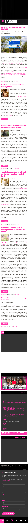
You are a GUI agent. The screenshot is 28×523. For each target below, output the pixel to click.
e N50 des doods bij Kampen (18, 71)
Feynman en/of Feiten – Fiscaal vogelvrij (10, 416)
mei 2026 (4, 427)
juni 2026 (4, 425)
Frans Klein (9, 115)
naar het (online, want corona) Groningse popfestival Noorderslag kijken (14, 243)
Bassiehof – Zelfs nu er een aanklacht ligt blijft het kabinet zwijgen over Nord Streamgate (13, 409)
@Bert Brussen (4, 168)
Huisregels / (14, 465)
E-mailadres (5, 506)
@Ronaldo (3, 81)
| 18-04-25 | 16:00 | (11, 81)
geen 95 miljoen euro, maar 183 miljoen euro (13, 63)
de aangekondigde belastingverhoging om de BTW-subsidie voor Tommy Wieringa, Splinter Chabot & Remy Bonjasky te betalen (14, 75)
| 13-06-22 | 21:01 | (13, 168)
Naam (3, 500)
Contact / (10, 465)
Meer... (4, 429)
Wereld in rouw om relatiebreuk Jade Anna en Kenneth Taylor (14, 404)
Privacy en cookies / (23, 465)
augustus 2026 (5, 423)
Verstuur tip (9, 513)
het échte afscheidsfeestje (12, 66)
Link (3, 494)
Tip (3, 483)
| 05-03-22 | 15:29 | (13, 224)
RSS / (18, 465)
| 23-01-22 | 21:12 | (13, 294)
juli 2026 (4, 424)
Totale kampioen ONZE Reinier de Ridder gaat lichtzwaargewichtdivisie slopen (11, 407)
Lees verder (4, 119)
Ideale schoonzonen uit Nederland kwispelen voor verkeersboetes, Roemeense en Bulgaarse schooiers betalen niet (14, 400)
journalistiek (17, 305)
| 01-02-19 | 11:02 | (11, 326)
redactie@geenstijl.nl (6, 480)
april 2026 (5, 428)
